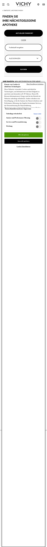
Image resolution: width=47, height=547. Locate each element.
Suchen (23, 69)
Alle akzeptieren (23, 135)
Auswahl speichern (24, 141)
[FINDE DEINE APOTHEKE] (39, 4)
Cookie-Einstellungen (23, 146)
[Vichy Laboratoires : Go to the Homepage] (23, 4)
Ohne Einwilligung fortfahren (35, 84)
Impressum (27, 109)
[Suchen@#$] (8, 4)
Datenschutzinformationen (14, 109)
